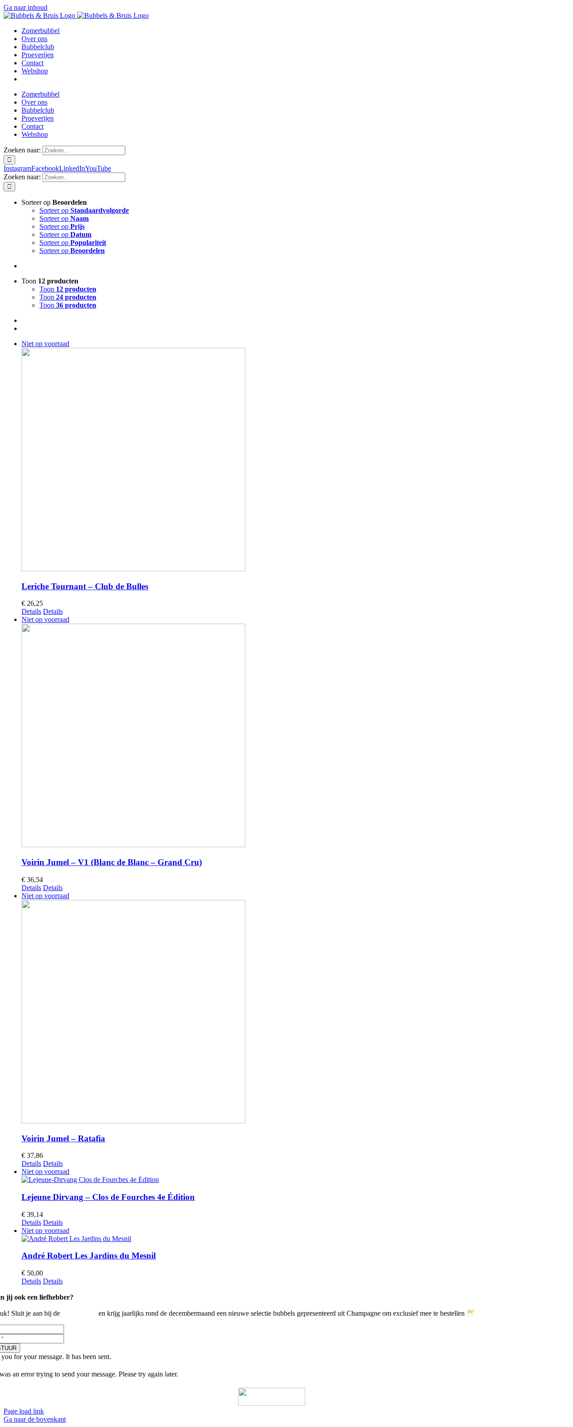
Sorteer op (84, 210)
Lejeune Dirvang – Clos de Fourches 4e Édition (108, 1197)
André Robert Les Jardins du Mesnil (88, 1255)
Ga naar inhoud (25, 7)
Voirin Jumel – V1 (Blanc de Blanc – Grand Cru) (111, 862)
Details (31, 611)
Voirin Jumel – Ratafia (63, 1138)
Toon (67, 289)
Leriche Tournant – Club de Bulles (84, 586)
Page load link (24, 1411)
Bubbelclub (79, 1313)
